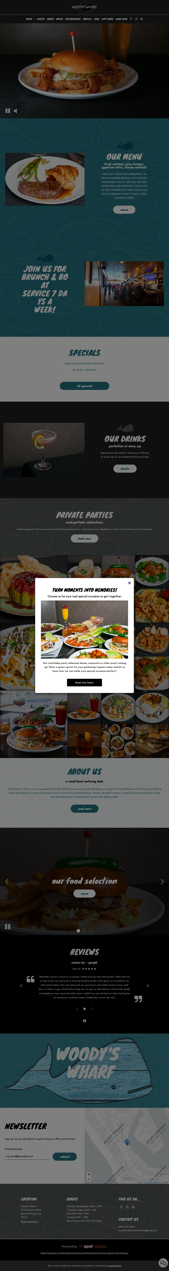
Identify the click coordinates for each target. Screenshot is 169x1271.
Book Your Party (84, 682)
